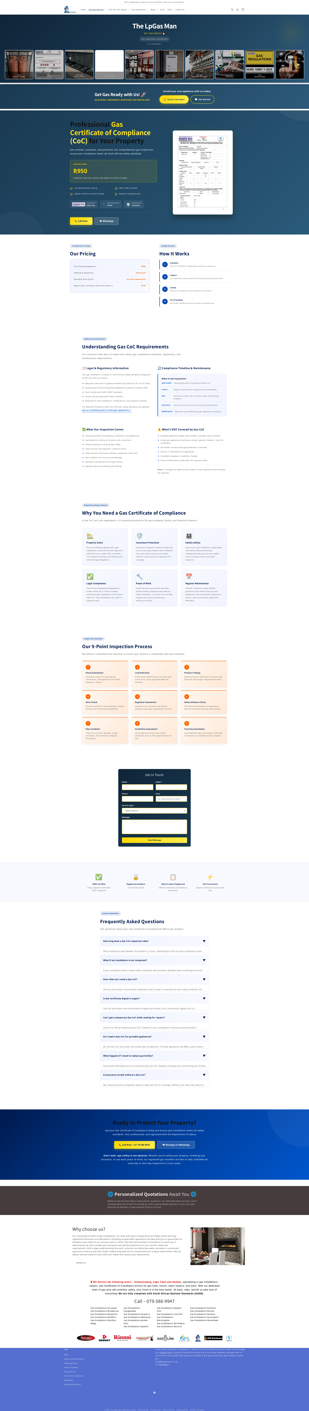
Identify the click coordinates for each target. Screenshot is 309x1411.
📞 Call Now (81, 221)
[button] (97, 9)
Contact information (197, 1410)
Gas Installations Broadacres (105, 1311)
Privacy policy (155, 1410)
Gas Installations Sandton (202, 1314)
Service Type (128, 805)
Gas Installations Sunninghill (204, 1317)
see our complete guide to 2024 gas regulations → (106, 410)
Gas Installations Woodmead (204, 1320)
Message (126, 817)
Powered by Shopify (129, 1410)
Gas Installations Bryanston (104, 1314)
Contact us (81, 1262)
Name (124, 782)
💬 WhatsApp (106, 221)
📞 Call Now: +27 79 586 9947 (134, 1144)
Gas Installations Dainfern (103, 1317)
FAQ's (66, 1354)
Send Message (154, 840)
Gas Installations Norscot (169, 1326)
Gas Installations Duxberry (137, 1314)
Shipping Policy (70, 1363)
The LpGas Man (115, 1410)
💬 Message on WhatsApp (176, 1144)
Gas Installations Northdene (171, 1323)
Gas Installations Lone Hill (169, 1314)
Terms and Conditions (73, 1376)
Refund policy (143, 1410)
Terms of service (168, 1410)
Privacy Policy (70, 1371)
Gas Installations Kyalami (136, 1326)
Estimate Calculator (72, 1384)
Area (158, 794)
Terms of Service (71, 1367)
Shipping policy (182, 1410)
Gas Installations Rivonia (202, 1311)
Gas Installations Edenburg (137, 1317)
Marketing (68, 1380)
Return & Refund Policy (74, 1359)
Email (159, 782)
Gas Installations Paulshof (203, 1308)
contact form (165, 1352)
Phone (125, 794)
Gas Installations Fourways (104, 1308)
